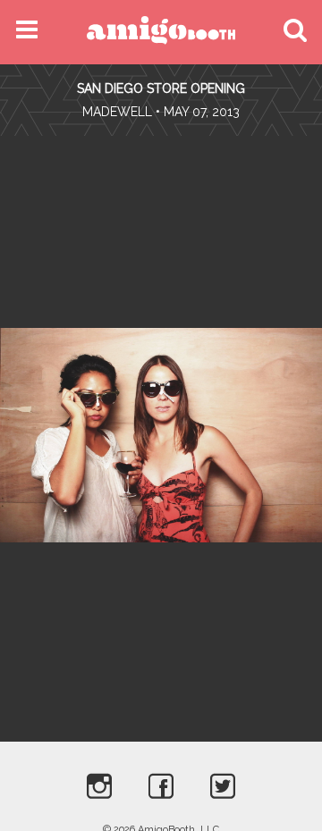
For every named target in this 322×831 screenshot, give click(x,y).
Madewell (117, 112)
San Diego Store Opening (161, 88)
